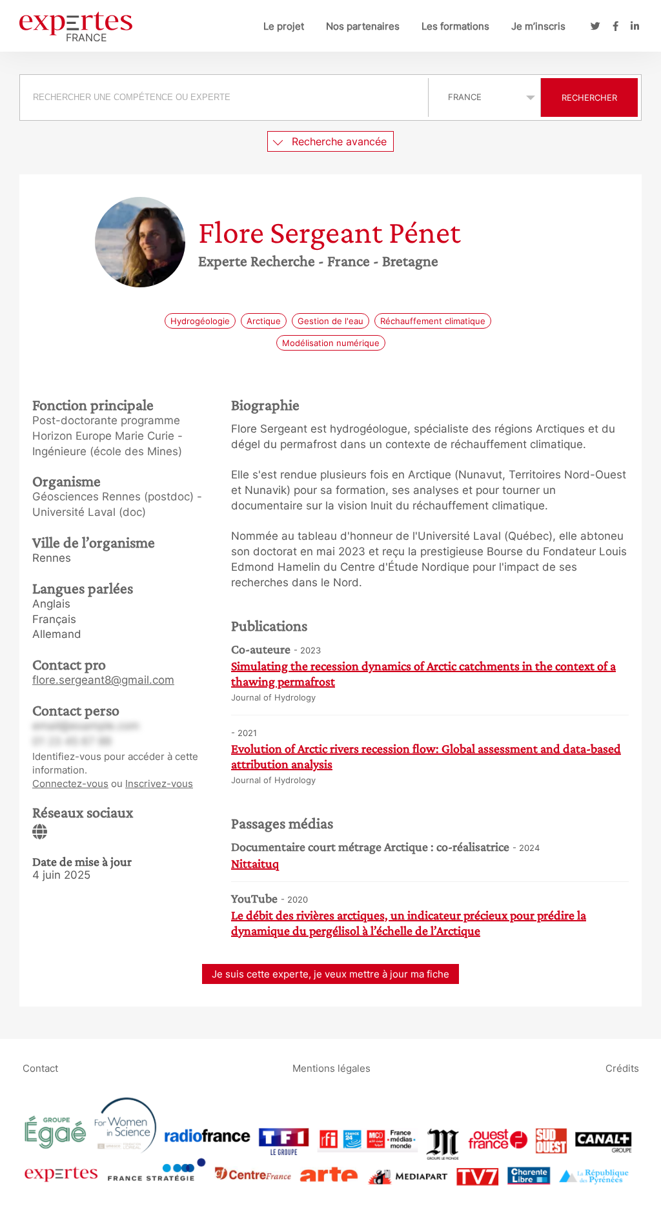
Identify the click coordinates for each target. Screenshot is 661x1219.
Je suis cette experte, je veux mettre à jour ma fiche (330, 974)
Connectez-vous (70, 783)
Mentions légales (331, 1067)
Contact (40, 1067)
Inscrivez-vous (159, 783)
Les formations (455, 26)
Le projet (283, 26)
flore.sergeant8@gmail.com (103, 679)
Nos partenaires (363, 26)
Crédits (622, 1067)
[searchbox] (224, 97)
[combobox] (225, 97)
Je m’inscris (538, 26)
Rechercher (589, 97)
